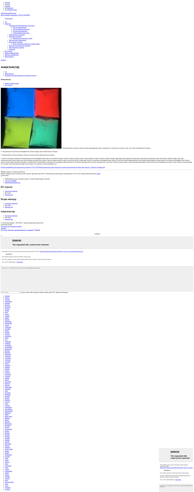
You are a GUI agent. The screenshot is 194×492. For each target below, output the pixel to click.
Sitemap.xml (9, 195)
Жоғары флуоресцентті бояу (22, 38)
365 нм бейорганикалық (21, 29)
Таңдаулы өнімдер (11, 191)
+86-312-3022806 (10, 181)
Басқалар (12, 49)
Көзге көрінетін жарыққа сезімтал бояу (26, 44)
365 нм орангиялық (19, 27)
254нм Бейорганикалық (21, 33)
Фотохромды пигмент (16, 47)
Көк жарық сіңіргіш (16, 42)
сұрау (99, 173)
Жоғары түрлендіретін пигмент (20, 46)
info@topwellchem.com (8, 13)
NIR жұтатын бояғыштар (17, 40)
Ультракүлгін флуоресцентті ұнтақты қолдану (20, 75)
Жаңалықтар (9, 56)
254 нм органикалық (20, 31)
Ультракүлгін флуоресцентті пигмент (22, 25)
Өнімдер (8, 24)
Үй (6, 22)
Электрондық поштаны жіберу (11, 226)
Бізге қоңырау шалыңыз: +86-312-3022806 (15, 15)
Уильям (3, 228)
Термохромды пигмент (17, 35)
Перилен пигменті (15, 36)
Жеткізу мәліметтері (12, 55)
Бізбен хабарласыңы (12, 53)
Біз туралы (8, 51)
